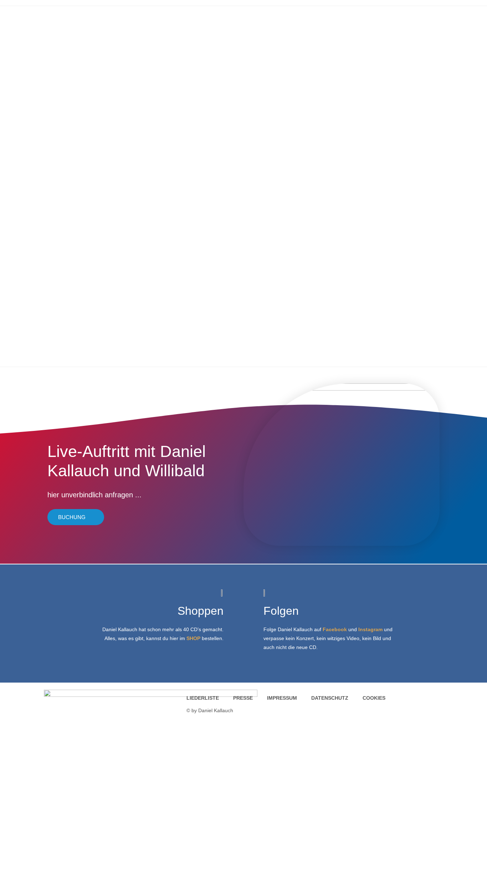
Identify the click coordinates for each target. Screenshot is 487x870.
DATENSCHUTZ (329, 698)
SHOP (193, 638)
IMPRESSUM (282, 698)
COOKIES (374, 698)
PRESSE (243, 698)
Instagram (370, 629)
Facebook (335, 629)
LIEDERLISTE (202, 698)
